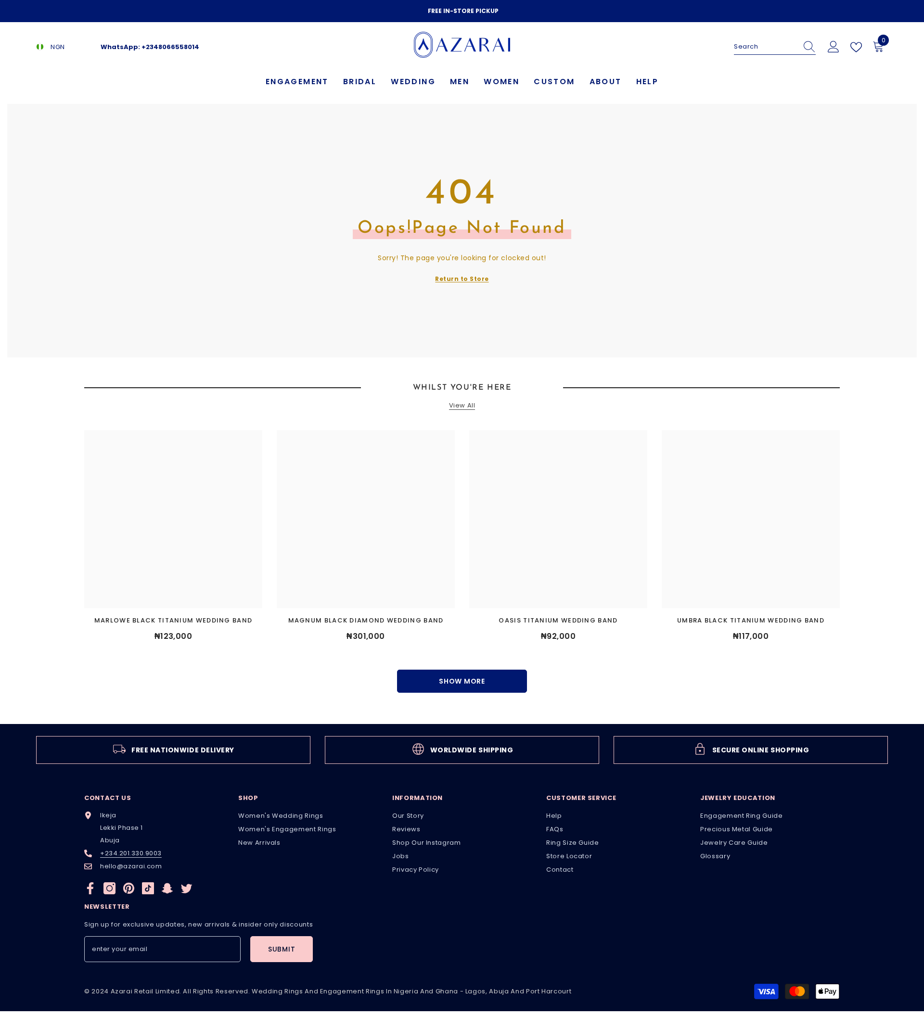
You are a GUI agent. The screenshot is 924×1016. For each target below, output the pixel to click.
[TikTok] (148, 888)
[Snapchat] (167, 888)
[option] (462, 11)
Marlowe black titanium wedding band (173, 620)
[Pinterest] (129, 888)
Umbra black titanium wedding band (750, 620)
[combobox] (765, 46)
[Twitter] (186, 888)
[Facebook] (90, 888)
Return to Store (461, 279)
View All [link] (462, 406)
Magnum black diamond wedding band (366, 620)
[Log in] (833, 47)
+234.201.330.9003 (131, 853)
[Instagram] (109, 888)
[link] (173, 750)
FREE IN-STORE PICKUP (463, 11)
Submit (281, 949)
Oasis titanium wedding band (558, 620)
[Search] (775, 47)
